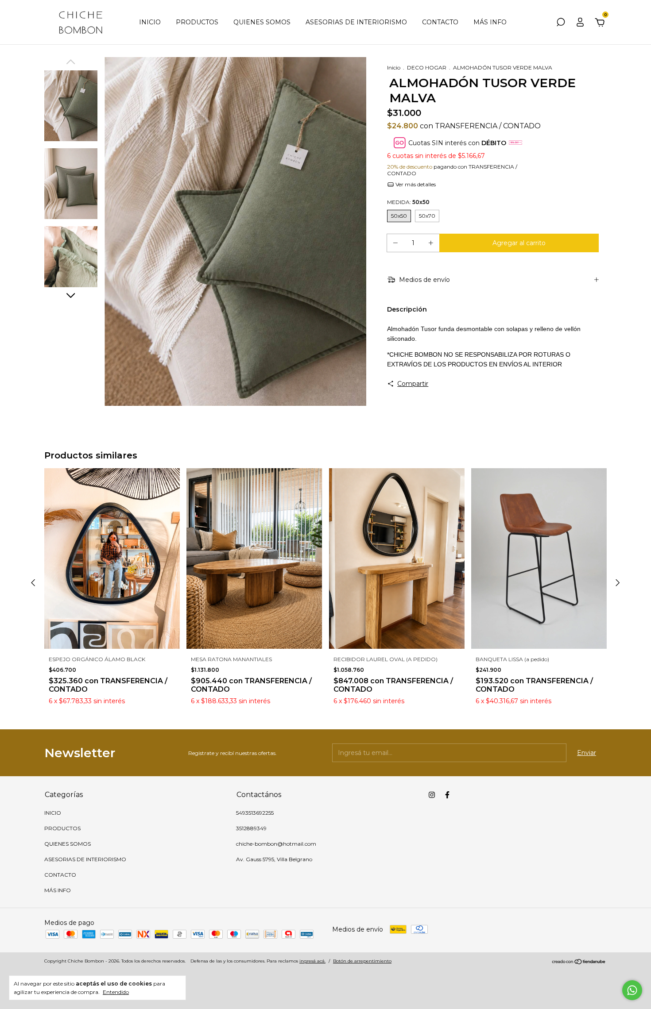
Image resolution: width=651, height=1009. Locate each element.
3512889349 (251, 828)
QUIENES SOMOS (262, 22)
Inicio (393, 67)
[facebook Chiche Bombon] (447, 794)
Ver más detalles (415, 184)
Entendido (116, 992)
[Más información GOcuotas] (515, 142)
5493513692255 (255, 812)
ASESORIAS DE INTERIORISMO (356, 22)
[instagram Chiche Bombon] (431, 794)
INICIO (150, 22)
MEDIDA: (408, 202)
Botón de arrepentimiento (362, 961)
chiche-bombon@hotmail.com (276, 843)
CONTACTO (440, 22)
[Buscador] (560, 23)
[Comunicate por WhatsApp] (632, 990)
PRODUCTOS (197, 22)
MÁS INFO (490, 22)
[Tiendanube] (579, 962)
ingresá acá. (312, 961)
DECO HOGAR (426, 67)
